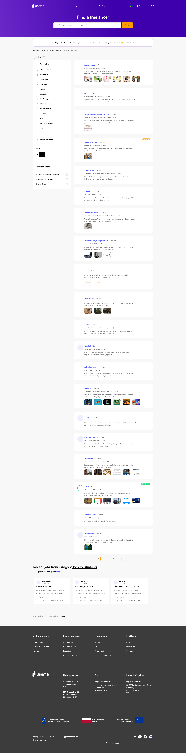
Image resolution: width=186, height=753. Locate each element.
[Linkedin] (145, 737)
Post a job (67, 651)
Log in (141, 6)
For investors (131, 647)
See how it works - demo (41, 647)
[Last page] (128, 559)
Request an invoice (70, 655)
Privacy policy (100, 651)
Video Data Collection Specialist (127, 587)
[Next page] (123, 559)
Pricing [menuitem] (102, 6)
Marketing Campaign (84, 587)
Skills (38, 149)
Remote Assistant (43, 587)
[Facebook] (140, 737)
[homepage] (38, 6)
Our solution (68, 642)
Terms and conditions (103, 655)
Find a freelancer (38, 616)
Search (127, 25)
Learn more (130, 43)
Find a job (60, 572)
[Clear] (118, 25)
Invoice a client (37, 642)
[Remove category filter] (47, 57)
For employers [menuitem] (73, 6)
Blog (128, 642)
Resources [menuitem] (89, 6)
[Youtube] (151, 737)
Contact (129, 651)
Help (96, 647)
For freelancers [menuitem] (56, 6)
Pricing (97, 642)
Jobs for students (84, 567)
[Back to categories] (36, 64)
